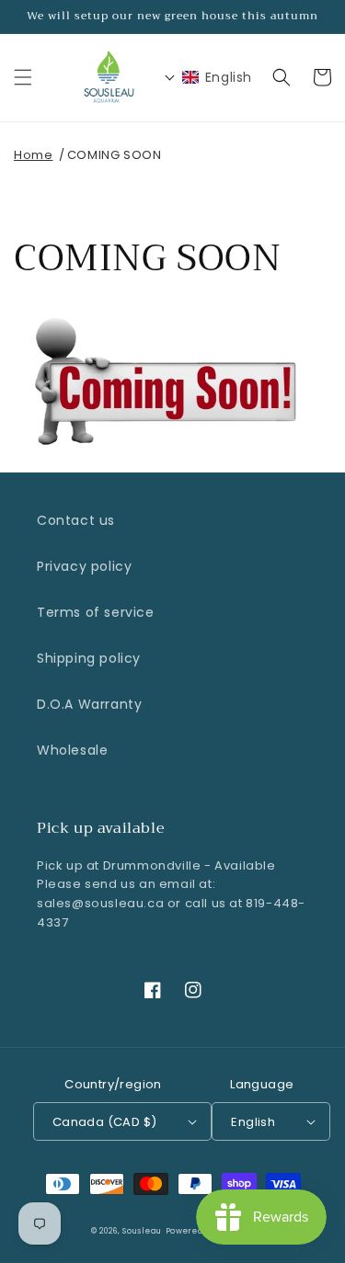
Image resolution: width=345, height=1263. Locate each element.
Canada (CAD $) (104, 1122)
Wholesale (72, 750)
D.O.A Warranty (89, 704)
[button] (23, 77)
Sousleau (142, 1230)
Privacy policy (84, 566)
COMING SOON (114, 155)
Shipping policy (89, 658)
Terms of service (96, 612)
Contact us (76, 520)
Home (33, 155)
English (253, 1122)
